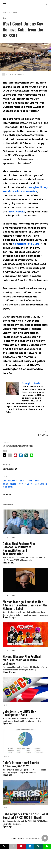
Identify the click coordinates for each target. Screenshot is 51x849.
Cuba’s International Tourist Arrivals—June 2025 (21, 764)
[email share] (10, 455)
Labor (30, 480)
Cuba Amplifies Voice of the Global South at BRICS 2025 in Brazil (25, 815)
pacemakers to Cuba (26, 243)
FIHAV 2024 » (42, 435)
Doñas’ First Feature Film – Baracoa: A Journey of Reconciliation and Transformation (20, 548)
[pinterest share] (15, 455)
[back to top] (44, 838)
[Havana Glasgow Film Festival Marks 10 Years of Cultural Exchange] (25, 634)
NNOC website (16, 211)
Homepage (6, 13)
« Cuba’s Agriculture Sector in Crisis (18, 445)
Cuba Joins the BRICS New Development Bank (19, 713)
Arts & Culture (9, 537)
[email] (13, 846)
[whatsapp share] (26, 455)
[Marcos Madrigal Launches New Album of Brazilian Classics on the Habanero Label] (25, 580)
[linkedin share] (21, 455)
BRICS (5, 705)
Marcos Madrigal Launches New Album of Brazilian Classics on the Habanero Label (25, 605)
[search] (46, 4)
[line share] (31, 455)
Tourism (6, 756)
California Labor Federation (13, 480)
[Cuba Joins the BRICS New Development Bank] (25, 689)
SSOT (21, 483)
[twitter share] (4, 455)
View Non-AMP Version (33, 838)
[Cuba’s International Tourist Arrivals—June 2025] (25, 741)
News (15, 13)
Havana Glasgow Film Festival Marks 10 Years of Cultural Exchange (22, 660)
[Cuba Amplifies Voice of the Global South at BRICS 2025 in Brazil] (25, 792)
